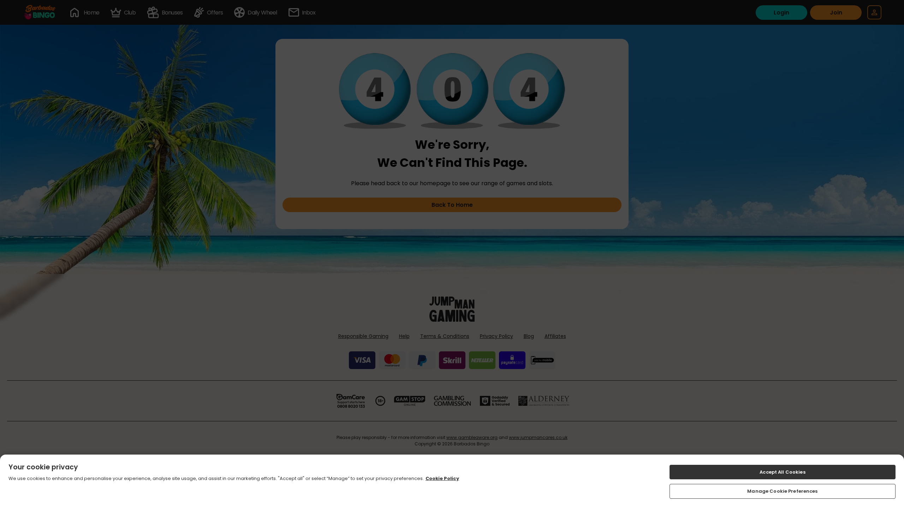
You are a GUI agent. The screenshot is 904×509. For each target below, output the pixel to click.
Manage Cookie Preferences (782, 491)
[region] (452, 482)
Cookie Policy (442, 478)
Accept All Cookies (782, 472)
